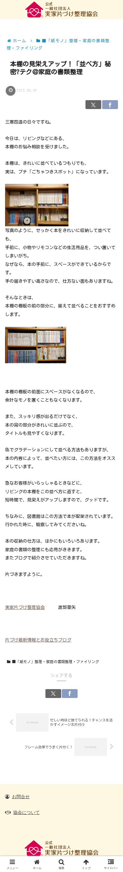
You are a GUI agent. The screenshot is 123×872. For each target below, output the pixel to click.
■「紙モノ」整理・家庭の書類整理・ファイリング (55, 661)
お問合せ (21, 796)
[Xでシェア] (93, 104)
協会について (26, 812)
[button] (109, 744)
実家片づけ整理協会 (25, 607)
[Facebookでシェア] (110, 104)
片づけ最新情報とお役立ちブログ (38, 640)
